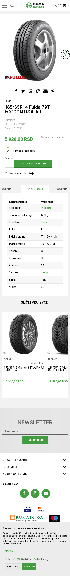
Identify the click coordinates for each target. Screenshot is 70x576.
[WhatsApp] (30, 91)
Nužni (11, 559)
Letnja (45, 272)
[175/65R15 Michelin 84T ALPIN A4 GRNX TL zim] (24, 334)
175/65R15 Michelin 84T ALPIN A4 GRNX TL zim (24, 369)
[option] (35, 51)
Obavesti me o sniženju (53, 137)
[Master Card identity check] (41, 509)
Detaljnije (8, 550)
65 (42, 287)
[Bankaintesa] (26, 518)
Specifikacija (35, 189)
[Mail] (45, 91)
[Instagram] (35, 493)
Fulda (44, 222)
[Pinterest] (52, 91)
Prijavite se (35, 440)
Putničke (10, 120)
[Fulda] (15, 77)
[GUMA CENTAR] (35, 5)
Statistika (26, 559)
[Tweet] (23, 91)
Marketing (42, 559)
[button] (12, 5)
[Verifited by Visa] (27, 509)
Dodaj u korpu (31, 163)
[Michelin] (7, 353)
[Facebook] (16, 91)
